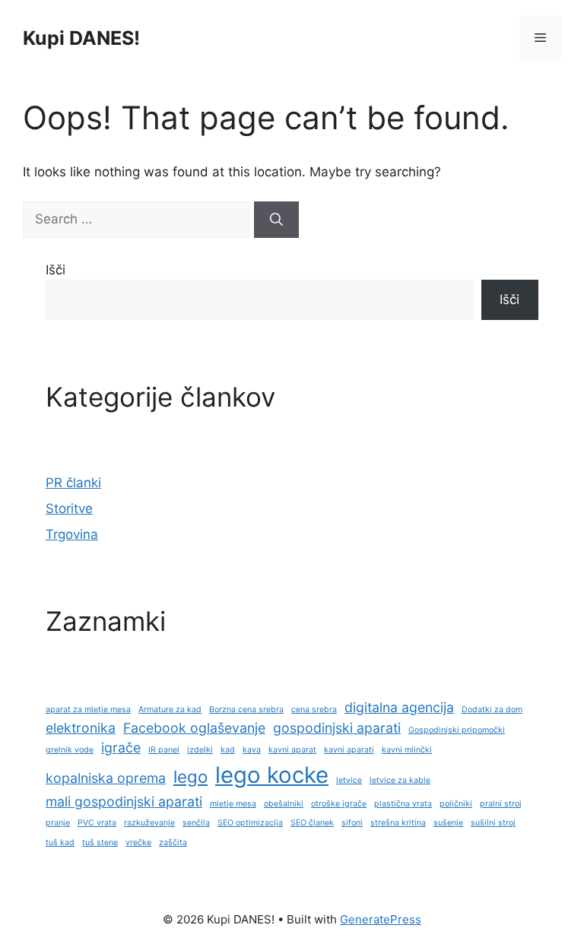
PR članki (73, 482)
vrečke (138, 842)
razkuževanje (149, 823)
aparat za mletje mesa (88, 709)
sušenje (448, 823)
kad (228, 750)
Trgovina (72, 534)
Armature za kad (170, 709)
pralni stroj (501, 804)
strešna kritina (398, 823)
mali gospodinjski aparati (124, 801)
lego (190, 776)
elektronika (81, 728)
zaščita (173, 842)
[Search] (276, 219)
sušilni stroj (493, 823)
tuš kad (60, 842)
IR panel (163, 750)
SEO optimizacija (250, 823)
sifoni (352, 823)
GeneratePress (380, 919)
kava (252, 750)
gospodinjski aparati (337, 728)
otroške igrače (339, 804)
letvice (349, 780)
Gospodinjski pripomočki (456, 730)
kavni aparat (292, 750)
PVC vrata (97, 823)
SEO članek (312, 823)
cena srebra (314, 709)
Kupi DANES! (81, 38)
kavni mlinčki (407, 750)
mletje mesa (233, 804)
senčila (196, 823)
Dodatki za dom (492, 709)
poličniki (456, 804)
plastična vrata (403, 804)
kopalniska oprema (106, 778)
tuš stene (100, 842)
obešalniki (283, 804)
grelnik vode (70, 750)
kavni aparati (349, 750)
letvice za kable (400, 780)
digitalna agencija (399, 707)
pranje (58, 823)
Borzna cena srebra (246, 709)
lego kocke (271, 775)
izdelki (200, 750)
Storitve (69, 508)
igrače (121, 748)
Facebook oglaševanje (194, 728)
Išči (55, 269)
